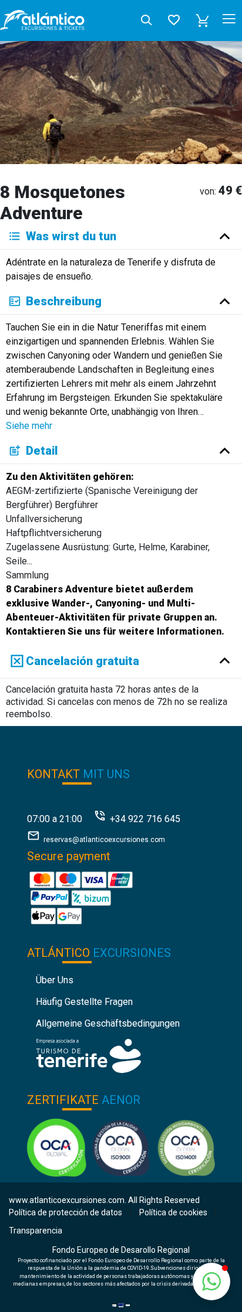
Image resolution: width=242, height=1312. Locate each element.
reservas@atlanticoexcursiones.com (104, 840)
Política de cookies (173, 1212)
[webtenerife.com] (88, 1055)
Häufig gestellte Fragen (84, 1001)
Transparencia (35, 1230)
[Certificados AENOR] (121, 1147)
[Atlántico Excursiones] (42, 20)
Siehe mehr (29, 425)
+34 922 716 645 (145, 818)
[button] (202, 20)
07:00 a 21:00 (54, 818)
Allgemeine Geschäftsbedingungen (108, 1023)
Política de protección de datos (65, 1212)
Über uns (54, 980)
